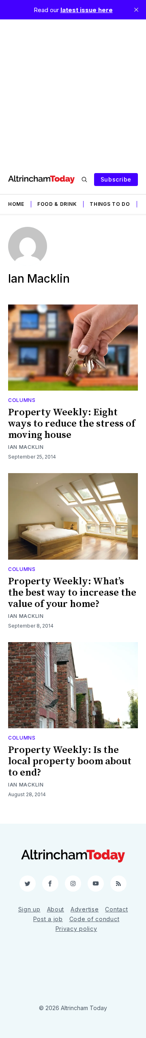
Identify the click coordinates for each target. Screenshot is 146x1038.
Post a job (48, 918)
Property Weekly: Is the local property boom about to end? (69, 761)
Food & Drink (57, 204)
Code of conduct (94, 918)
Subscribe (116, 179)
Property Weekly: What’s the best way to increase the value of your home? (72, 592)
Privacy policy (76, 928)
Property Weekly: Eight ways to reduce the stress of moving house (71, 423)
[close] (136, 9)
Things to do (110, 204)
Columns (22, 400)
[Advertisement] (73, 92)
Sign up (29, 909)
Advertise (85, 909)
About (55, 909)
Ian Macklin (26, 447)
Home (16, 204)
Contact (116, 909)
